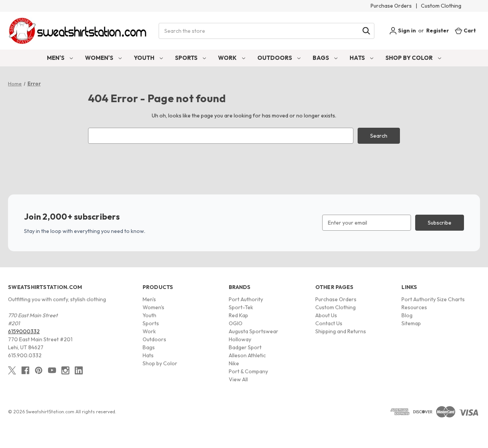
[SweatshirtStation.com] (78, 30)
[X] (12, 370)
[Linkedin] (79, 370)
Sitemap (411, 323)
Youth (145, 57)
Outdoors (275, 57)
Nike (234, 363)
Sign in (406, 30)
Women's (99, 57)
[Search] (366, 31)
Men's (56, 57)
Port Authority (246, 299)
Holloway (240, 339)
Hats (358, 57)
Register (437, 30)
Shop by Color (409, 57)
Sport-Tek (241, 307)
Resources (414, 307)
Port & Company (248, 371)
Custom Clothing (441, 5)
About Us (326, 315)
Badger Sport (245, 347)
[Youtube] (52, 370)
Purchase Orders (391, 5)
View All (238, 379)
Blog (407, 315)
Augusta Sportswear (253, 331)
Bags (321, 57)
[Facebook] (25, 370)
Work (228, 57)
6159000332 (24, 331)
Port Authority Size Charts (433, 299)
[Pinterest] (39, 370)
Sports (187, 57)
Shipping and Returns (340, 331)
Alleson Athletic (247, 355)
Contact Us (328, 323)
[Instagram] (65, 370)
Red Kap (238, 315)
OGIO (235, 323)
